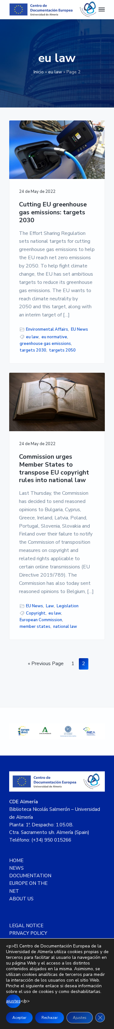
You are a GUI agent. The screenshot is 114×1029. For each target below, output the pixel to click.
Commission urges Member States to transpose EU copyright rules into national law (54, 468)
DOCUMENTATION (30, 876)
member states (35, 626)
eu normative (54, 337)
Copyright (36, 613)
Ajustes (79, 1017)
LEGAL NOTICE (26, 925)
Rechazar (49, 1017)
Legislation (68, 606)
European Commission (41, 620)
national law (65, 626)
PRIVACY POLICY (28, 933)
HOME (16, 860)
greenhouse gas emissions (45, 343)
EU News (79, 329)
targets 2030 (33, 350)
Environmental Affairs (47, 329)
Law (50, 606)
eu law (55, 72)
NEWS (16, 868)
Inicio (39, 72)
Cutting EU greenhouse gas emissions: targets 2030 (53, 212)
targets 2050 (62, 350)
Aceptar (19, 1017)
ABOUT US (21, 899)
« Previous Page (46, 665)
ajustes (13, 1001)
